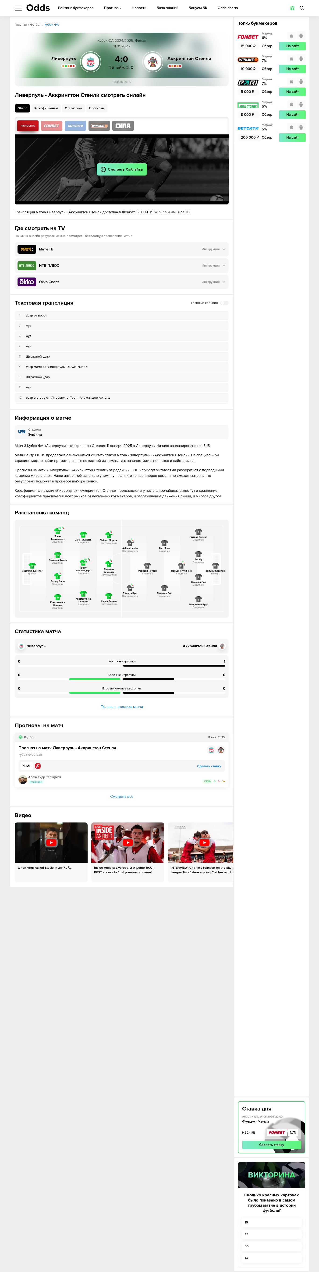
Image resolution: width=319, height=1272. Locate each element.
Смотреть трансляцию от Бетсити (75, 126)
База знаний (167, 8)
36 (246, 1246)
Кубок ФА (52, 25)
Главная (21, 25)
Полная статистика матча (122, 706)
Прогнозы (112, 8)
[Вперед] (226, 852)
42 (246, 1258)
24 (246, 1234)
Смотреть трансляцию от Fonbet (51, 126)
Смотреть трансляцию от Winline (99, 126)
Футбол (35, 25)
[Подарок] (292, 8)
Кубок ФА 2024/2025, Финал (121, 40)
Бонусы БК (198, 8)
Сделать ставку (271, 1145)
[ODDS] (38, 7)
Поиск (301, 8)
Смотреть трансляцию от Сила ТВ (123, 126)
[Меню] (18, 8)
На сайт (292, 46)
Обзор (22, 108)
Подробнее (120, 82)
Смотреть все (121, 796)
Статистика (73, 108)
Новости (139, 8)
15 (246, 1222)
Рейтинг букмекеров (76, 8)
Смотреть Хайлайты (28, 125)
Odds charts (228, 8)
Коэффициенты (46, 108)
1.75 (293, 1132)
